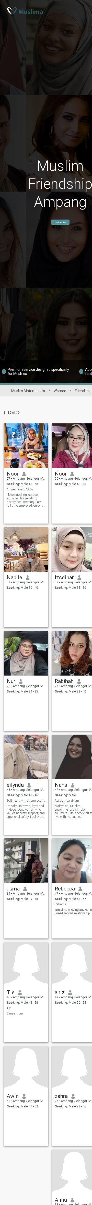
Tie (11, 992)
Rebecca (65, 889)
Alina (61, 1200)
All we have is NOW (20, 489)
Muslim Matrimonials (28, 391)
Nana (61, 785)
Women (60, 391)
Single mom (15, 1013)
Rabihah (64, 681)
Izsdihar (64, 577)
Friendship (83, 391)
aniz (60, 992)
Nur (11, 681)
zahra (61, 1096)
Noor (13, 474)
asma (13, 889)
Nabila (14, 577)
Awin (13, 1096)
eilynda (15, 785)
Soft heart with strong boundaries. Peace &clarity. (26, 800)
